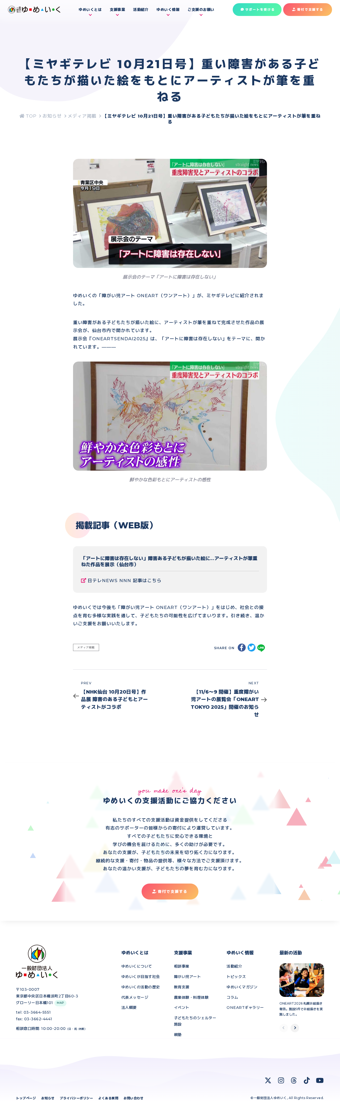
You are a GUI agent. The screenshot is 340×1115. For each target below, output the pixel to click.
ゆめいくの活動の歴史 (140, 987)
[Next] (295, 1028)
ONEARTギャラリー (245, 1007)
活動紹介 (140, 9)
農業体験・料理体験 (191, 997)
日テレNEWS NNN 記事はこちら (125, 580)
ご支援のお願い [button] (201, 9)
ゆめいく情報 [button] (168, 9)
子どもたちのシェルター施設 (195, 1021)
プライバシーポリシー (76, 1098)
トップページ (26, 1098)
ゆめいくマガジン (242, 987)
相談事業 (181, 966)
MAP (60, 1003)
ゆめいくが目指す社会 (140, 976)
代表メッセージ (134, 997)
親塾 (178, 1034)
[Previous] (283, 1028)
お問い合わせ (133, 1098)
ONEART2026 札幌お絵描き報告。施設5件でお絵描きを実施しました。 (301, 1008)
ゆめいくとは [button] (90, 9)
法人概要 (129, 1007)
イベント (181, 1007)
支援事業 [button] (117, 9)
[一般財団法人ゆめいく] (27, 116)
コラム (232, 997)
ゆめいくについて (136, 966)
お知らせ (47, 1098)
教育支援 (181, 987)
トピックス (236, 976)
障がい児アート (187, 976)
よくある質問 (108, 1098)
